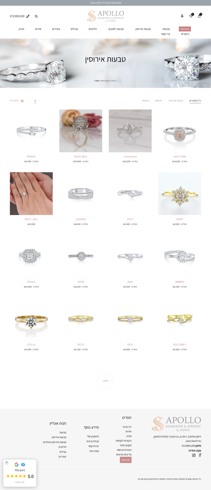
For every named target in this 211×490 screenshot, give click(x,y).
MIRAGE (31, 156)
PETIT (130, 219)
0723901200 (188, 446)
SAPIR (81, 282)
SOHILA (31, 282)
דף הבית (114, 81)
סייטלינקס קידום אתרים (148, 478)
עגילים (74, 29)
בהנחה (145, 100)
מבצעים (185, 29)
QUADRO (81, 219)
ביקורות (185, 34)
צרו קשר (165, 34)
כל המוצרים (195, 100)
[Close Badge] (7, 462)
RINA (130, 282)
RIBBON (179, 282)
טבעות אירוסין (143, 29)
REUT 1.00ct (31, 219)
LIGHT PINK (179, 156)
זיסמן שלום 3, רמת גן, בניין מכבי (185, 436)
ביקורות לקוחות (124, 440)
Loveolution (130, 156)
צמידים (56, 29)
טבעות (166, 29)
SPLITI (80, 344)
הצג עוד (105, 381)
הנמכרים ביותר (175, 100)
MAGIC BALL (81, 156)
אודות (38, 29)
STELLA (31, 344)
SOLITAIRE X (179, 344)
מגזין (21, 29)
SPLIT (130, 344)
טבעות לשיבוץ (116, 29)
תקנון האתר (126, 445)
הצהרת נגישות (124, 450)
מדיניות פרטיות (124, 454)
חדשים (158, 100)
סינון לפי (14, 100)
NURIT (179, 219)
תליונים (93, 29)
